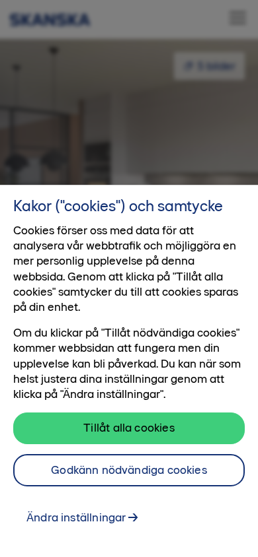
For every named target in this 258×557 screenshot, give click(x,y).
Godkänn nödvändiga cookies (129, 470)
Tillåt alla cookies (128, 427)
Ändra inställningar (76, 517)
